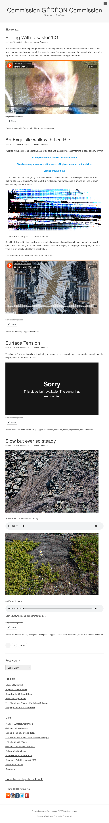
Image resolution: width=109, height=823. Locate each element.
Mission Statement (14, 684)
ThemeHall (67, 816)
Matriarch (58, 429)
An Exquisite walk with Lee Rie (37, 139)
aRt (31, 128)
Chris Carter (62, 634)
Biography (10, 769)
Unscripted (42, 634)
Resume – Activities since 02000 (20, 759)
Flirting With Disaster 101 (32, 37)
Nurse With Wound (86, 634)
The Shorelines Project (16, 741)
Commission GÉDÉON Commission (54, 9)
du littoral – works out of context (20, 746)
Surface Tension (22, 342)
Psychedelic (74, 429)
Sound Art (30, 429)
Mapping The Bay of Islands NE (20, 707)
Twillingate (32, 634)
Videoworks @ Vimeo (15, 698)
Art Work (21, 429)
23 (15, 429)
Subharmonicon (86, 429)
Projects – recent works (16, 689)
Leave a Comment (40, 42)
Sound (24, 634)
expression (49, 128)
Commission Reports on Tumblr (24, 779)
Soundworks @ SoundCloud (18, 693)
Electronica (38, 128)
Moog (65, 429)
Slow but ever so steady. (31, 440)
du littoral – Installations (16, 728)
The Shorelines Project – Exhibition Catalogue (27, 703)
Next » (22, 645)
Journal (17, 128)
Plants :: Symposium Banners (19, 723)
